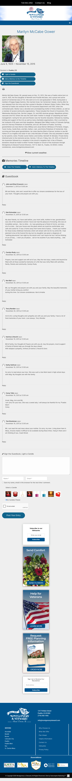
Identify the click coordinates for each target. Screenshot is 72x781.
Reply (4, 205)
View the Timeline (13, 167)
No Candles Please (13, 500)
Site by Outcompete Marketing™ (56, 775)
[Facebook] (68, 775)
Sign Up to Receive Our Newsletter (36, 680)
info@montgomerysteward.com (49, 720)
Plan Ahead (43, 735)
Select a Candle (11, 487)
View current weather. (37, 153)
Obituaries (42, 746)
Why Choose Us (44, 728)
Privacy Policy (43, 749)
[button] (69, 22)
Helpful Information (45, 739)
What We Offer (44, 732)
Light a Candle (10, 74)
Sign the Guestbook (11, 83)
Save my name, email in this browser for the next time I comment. (27, 482)
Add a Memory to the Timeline (15, 79)
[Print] (3, 89)
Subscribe (36, 539)
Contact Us (43, 742)
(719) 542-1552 (43, 716)
